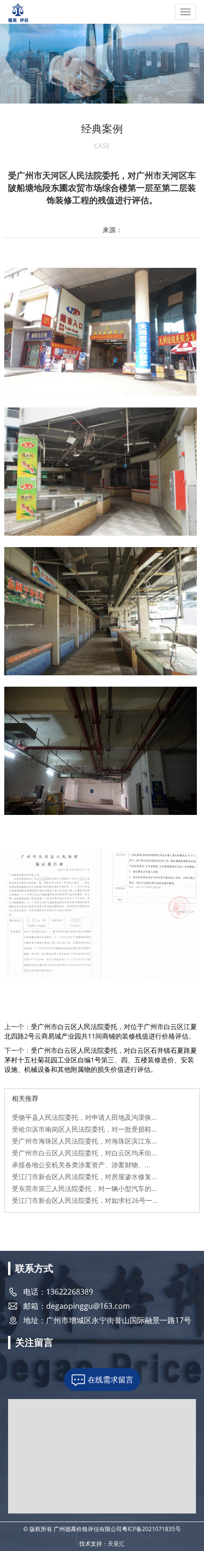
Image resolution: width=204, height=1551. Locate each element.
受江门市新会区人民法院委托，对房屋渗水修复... (84, 1176)
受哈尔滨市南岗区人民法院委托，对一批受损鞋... (84, 1129)
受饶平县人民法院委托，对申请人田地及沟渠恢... (84, 1117)
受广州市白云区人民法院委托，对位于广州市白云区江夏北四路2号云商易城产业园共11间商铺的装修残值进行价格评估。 (100, 1031)
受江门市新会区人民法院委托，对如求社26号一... (85, 1200)
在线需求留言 (110, 1379)
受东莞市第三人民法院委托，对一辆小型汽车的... (84, 1188)
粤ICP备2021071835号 (151, 1529)
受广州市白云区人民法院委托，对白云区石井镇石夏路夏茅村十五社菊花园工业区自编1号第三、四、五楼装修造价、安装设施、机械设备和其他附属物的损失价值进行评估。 (100, 1060)
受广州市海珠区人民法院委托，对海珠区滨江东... (84, 1140)
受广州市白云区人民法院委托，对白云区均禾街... (84, 1152)
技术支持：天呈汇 (102, 1544)
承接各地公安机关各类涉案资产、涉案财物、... (81, 1164)
